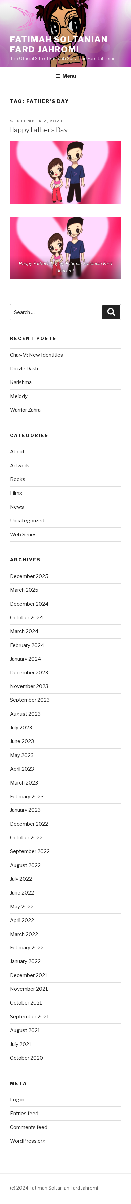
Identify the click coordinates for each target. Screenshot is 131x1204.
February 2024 (27, 645)
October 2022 (26, 838)
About (17, 452)
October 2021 (26, 1003)
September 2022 (30, 851)
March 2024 (24, 631)
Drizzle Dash (24, 369)
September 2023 (30, 700)
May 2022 (22, 907)
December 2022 (29, 824)
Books (17, 479)
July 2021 (21, 1044)
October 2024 (26, 618)
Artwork (19, 466)
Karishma (21, 382)
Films (16, 493)
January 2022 (25, 961)
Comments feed (28, 1127)
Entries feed (24, 1113)
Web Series (23, 535)
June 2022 (22, 893)
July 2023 (21, 728)
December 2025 (29, 576)
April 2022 (22, 920)
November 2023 (29, 686)
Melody (19, 396)
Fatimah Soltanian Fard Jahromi (59, 44)
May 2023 (22, 755)
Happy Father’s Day (38, 130)
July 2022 (21, 879)
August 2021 (25, 1030)
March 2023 (24, 783)
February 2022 (27, 948)
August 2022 (25, 865)
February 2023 (27, 797)
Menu (69, 76)
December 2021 (29, 975)
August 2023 (25, 714)
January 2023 (25, 810)
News (17, 507)
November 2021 (29, 989)
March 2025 (24, 590)
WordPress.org (28, 1141)
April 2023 (22, 769)
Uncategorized (27, 521)
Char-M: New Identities (36, 355)
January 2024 (25, 659)
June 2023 (22, 741)
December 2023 (29, 673)
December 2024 (29, 604)
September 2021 (29, 1017)
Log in (17, 1100)
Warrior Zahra (25, 410)
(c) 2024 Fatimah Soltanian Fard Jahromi (54, 1188)
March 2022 (24, 934)
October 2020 (26, 1058)
